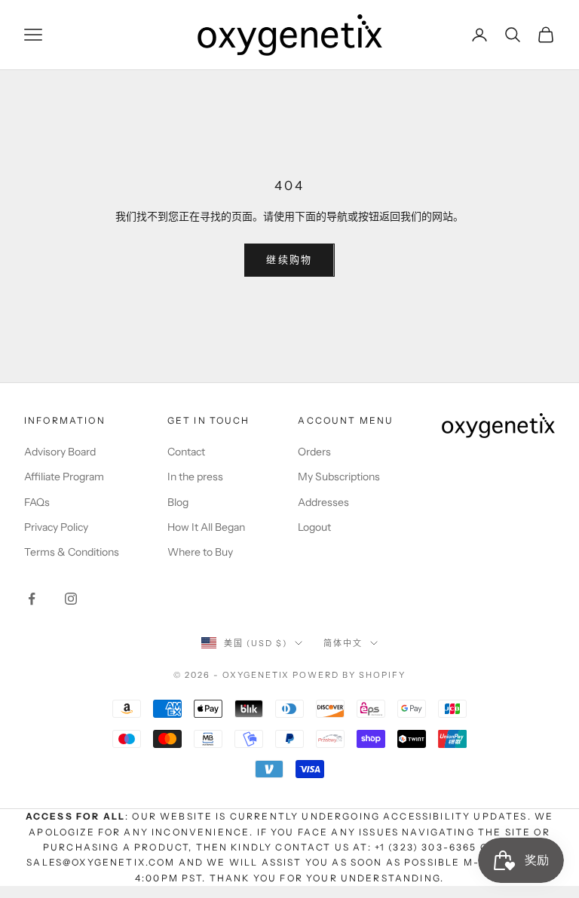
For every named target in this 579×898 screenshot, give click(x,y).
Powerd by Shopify (349, 675)
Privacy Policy (56, 527)
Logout (314, 527)
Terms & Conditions (71, 552)
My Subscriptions (339, 476)
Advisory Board (60, 451)
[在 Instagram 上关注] (70, 598)
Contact (186, 451)
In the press (195, 476)
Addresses (323, 502)
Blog (177, 502)
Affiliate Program (64, 476)
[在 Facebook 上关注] (31, 598)
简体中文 (343, 643)
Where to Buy (200, 552)
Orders (314, 451)
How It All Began (206, 527)
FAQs (37, 502)
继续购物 (289, 259)
